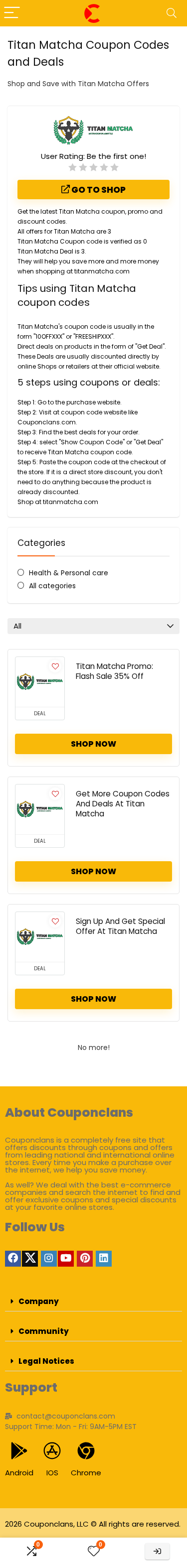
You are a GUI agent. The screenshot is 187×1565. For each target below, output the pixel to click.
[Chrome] (86, 1450)
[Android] (19, 1450)
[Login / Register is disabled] (157, 1551)
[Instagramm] (49, 1259)
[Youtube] (66, 1259)
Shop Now (93, 744)
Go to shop (98, 190)
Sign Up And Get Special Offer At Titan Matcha (120, 926)
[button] (93, 1301)
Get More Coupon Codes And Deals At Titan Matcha (123, 803)
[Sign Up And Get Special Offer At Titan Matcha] (39, 937)
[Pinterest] (85, 1259)
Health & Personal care (68, 573)
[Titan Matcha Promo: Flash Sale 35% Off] (39, 682)
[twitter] (30, 1259)
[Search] (172, 13)
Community (43, 1331)
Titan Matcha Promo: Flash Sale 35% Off (114, 671)
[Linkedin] (104, 1259)
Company (38, 1301)
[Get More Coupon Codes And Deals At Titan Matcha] (39, 809)
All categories (52, 586)
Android (19, 1472)
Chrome (86, 1472)
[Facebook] (13, 1259)
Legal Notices (46, 1361)
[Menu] (12, 13)
